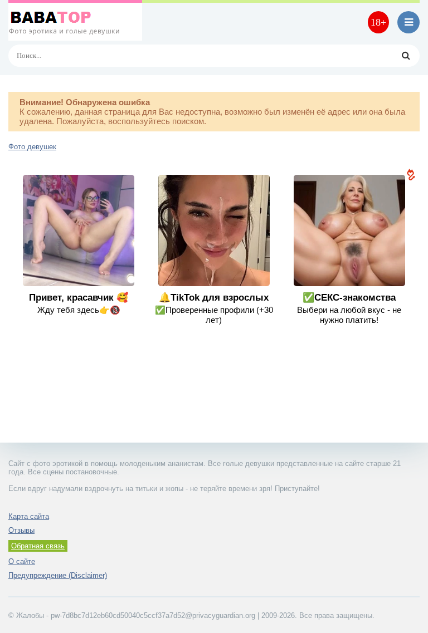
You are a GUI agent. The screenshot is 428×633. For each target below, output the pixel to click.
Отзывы (21, 530)
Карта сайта (28, 516)
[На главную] (75, 22)
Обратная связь (38, 546)
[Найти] (406, 56)
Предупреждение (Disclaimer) (57, 575)
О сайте (21, 561)
